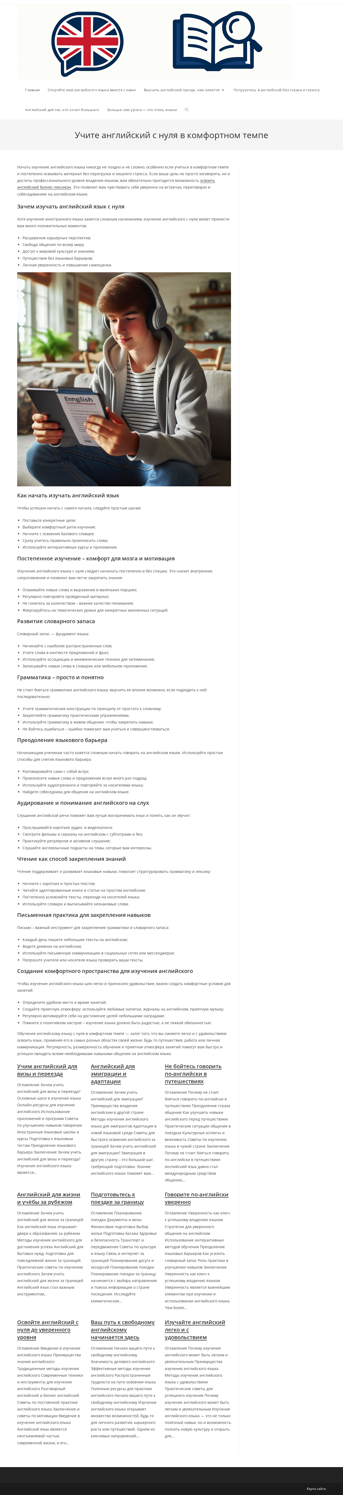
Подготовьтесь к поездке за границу (117, 1198)
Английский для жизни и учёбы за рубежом (48, 1198)
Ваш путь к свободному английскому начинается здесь (123, 1329)
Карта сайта (316, 1488)
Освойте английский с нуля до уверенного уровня (48, 1329)
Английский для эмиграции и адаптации (113, 1074)
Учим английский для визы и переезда (47, 1070)
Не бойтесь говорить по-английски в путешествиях (193, 1074)
